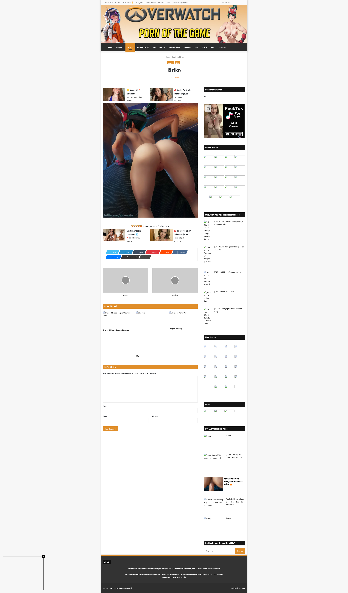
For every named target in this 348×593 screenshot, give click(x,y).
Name (105, 406)
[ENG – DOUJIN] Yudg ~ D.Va (224, 292)
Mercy (228, 518)
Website (155, 416)
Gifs (212, 47)
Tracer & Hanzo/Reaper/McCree (116, 330)
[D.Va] (150, 332)
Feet (196, 47)
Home (110, 47)
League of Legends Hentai (146, 2)
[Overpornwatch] (174, 24)
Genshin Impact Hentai (181, 2)
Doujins (119, 47)
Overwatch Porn (164, 2)
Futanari (187, 47)
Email (105, 416)
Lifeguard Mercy (175, 328)
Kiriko (177, 63)
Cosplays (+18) (143, 47)
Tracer (228, 435)
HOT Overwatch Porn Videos (216, 428)
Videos (204, 47)
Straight (130, 47)
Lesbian (162, 47)
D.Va (137, 356)
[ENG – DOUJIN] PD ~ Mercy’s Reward (227, 272)
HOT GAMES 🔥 (128, 2)
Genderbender (175, 47)
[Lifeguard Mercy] (183, 318)
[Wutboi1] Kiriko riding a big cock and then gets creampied (235, 502)
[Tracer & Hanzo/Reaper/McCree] (117, 319)
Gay (154, 47)
